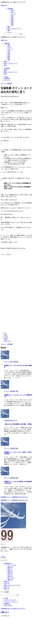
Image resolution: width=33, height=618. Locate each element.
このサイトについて (10, 600)
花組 (8, 50)
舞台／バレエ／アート (11, 63)
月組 (8, 52)
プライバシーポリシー (11, 601)
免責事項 (6, 603)
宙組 (8, 58)
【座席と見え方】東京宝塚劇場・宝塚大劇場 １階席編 (18, 424)
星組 (8, 56)
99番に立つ (4, 5)
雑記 (5, 65)
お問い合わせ (8, 605)
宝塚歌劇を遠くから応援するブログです (13, 608)
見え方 (9, 47)
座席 (8, 45)
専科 (8, 59)
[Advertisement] (16, 279)
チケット (10, 49)
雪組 (8, 54)
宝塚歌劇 (6, 43)
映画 (5, 61)
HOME (6, 598)
